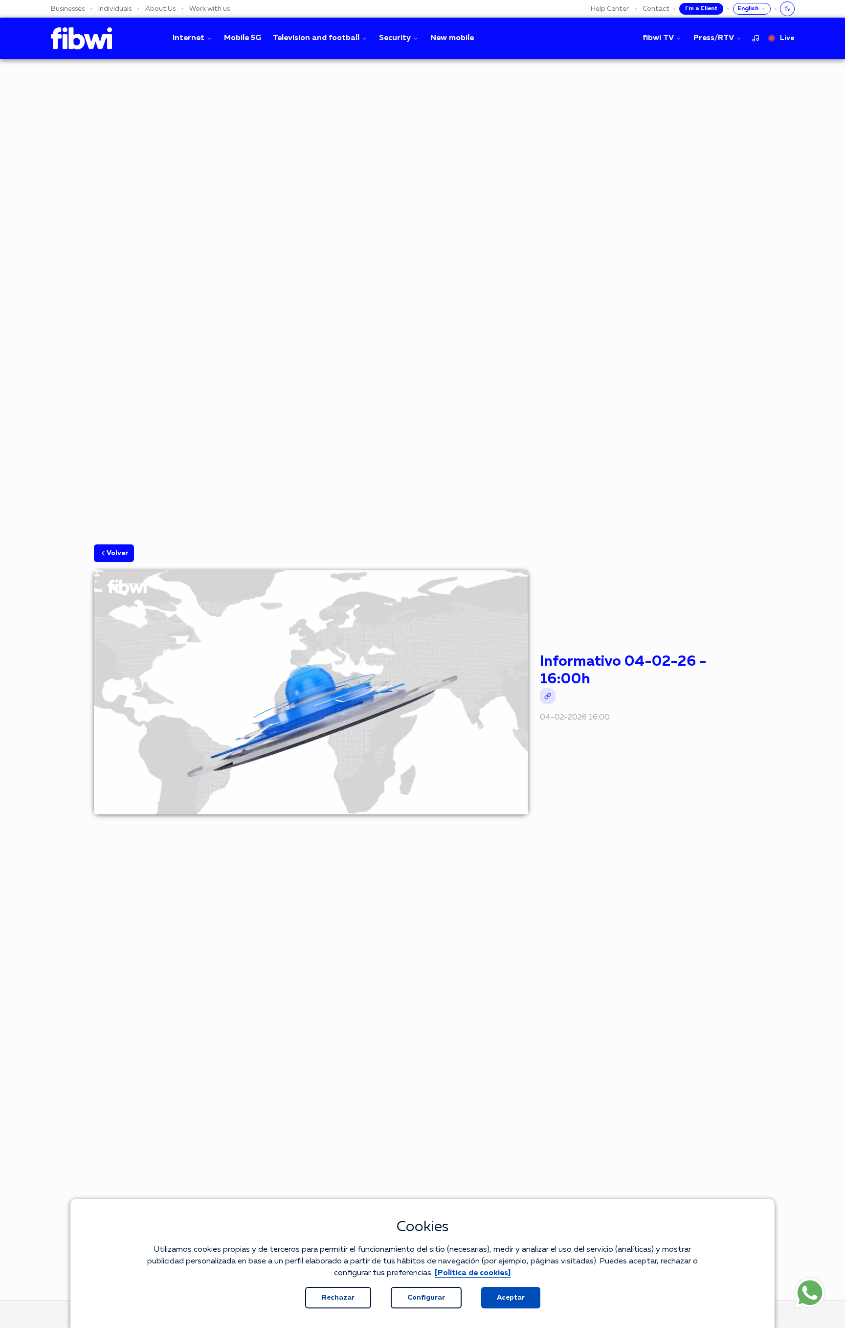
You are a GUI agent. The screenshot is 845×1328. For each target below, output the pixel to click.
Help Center (610, 8)
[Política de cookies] (473, 1273)
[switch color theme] (787, 9)
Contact (656, 8)
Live (787, 38)
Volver (117, 553)
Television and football (316, 38)
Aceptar (511, 1297)
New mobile (452, 38)
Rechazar (338, 1297)
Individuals (115, 8)
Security (395, 38)
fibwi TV (658, 38)
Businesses (68, 8)
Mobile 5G (242, 38)
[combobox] (752, 9)
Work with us (209, 8)
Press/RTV (713, 38)
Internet (188, 38)
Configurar (426, 1297)
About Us (160, 8)
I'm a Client (701, 9)
